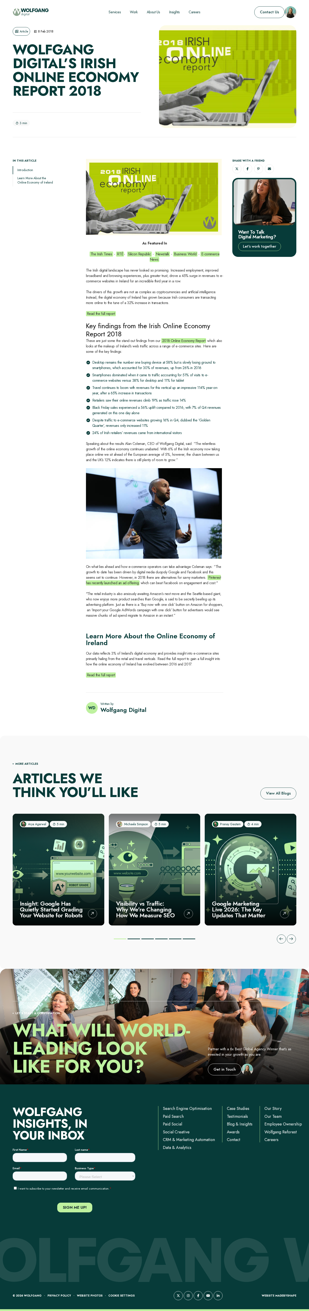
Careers (271, 1140)
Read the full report (101, 313)
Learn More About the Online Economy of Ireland (35, 180)
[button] (236, 168)
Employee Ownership (283, 1124)
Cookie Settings (121, 1295)
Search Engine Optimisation (187, 1108)
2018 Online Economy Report (183, 340)
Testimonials (237, 1116)
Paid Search (173, 1116)
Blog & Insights (239, 1124)
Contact (233, 1140)
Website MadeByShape (279, 1295)
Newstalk (162, 254)
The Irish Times (101, 254)
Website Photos (89, 1295)
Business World (185, 254)
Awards (233, 1132)
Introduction (25, 170)
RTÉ (120, 254)
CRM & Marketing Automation (189, 1140)
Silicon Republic (139, 254)
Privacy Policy (59, 1295)
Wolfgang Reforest (280, 1132)
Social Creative (176, 1132)
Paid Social (172, 1124)
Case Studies (238, 1108)
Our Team (273, 1116)
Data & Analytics (177, 1148)
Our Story (273, 1108)
